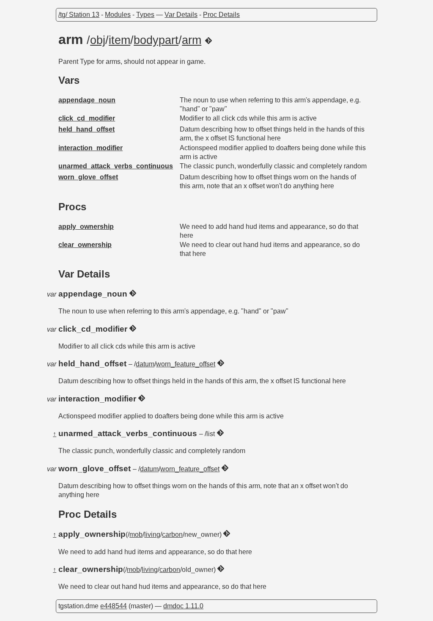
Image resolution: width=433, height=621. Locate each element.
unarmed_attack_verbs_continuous (115, 166)
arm (191, 40)
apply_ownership (86, 226)
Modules (118, 14)
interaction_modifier (90, 147)
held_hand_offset (86, 129)
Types (145, 14)
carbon (172, 534)
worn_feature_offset (185, 364)
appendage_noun (86, 100)
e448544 (113, 606)
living (152, 534)
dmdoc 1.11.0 (183, 606)
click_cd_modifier (86, 118)
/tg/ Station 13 (78, 14)
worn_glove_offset (88, 177)
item (119, 40)
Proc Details (221, 14)
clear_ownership (85, 244)
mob (136, 534)
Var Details (180, 14)
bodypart (156, 40)
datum (145, 364)
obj (97, 40)
